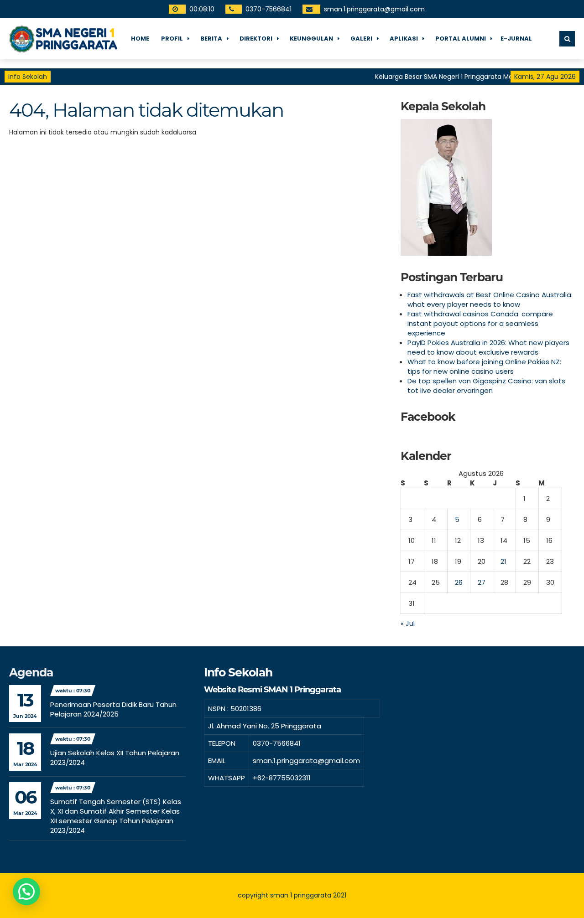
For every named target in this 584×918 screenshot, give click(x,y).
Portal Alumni (460, 38)
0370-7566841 (267, 9)
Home (140, 38)
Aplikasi (404, 38)
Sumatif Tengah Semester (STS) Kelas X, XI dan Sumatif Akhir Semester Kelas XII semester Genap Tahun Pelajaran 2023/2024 (115, 816)
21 (503, 561)
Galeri (361, 38)
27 (481, 582)
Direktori (256, 38)
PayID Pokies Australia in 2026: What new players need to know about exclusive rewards (488, 347)
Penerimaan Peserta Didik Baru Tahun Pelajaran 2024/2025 (113, 709)
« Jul (408, 623)
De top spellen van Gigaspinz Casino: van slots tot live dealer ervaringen (486, 385)
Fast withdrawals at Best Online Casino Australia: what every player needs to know (490, 299)
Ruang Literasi (156, 79)
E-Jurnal (516, 38)
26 (459, 582)
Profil (172, 38)
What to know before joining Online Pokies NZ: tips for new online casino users (484, 366)
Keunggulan (311, 38)
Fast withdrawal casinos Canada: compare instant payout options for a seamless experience (480, 323)
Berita (211, 38)
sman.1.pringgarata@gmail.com (373, 9)
